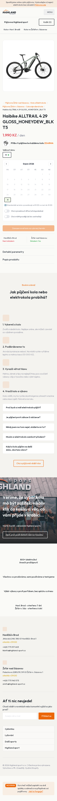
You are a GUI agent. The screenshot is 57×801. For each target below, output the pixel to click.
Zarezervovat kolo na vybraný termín (28, 228)
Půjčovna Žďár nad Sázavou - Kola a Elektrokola (25, 103)
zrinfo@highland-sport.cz (14, 684)
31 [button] (7, 200)
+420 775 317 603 (11, 647)
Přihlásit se (46, 716)
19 (6, 155)
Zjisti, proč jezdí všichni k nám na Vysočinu (24, 534)
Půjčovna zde (40, 5)
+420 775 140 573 (11, 680)
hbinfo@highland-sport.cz (14, 650)
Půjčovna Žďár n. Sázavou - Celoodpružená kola (23, 106)
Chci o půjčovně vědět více (28, 463)
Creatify (20, 768)
